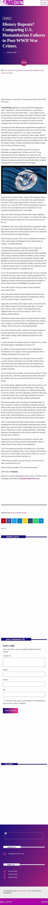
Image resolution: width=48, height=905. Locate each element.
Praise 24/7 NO (8, 801)
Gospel (7, 18)
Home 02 (5, 791)
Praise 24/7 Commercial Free (16, 750)
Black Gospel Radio (18, 513)
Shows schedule (8, 811)
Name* (5, 670)
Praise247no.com (23, 891)
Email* (5, 680)
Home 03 (5, 771)
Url (4, 690)
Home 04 (5, 781)
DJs (5, 746)
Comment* (7, 656)
